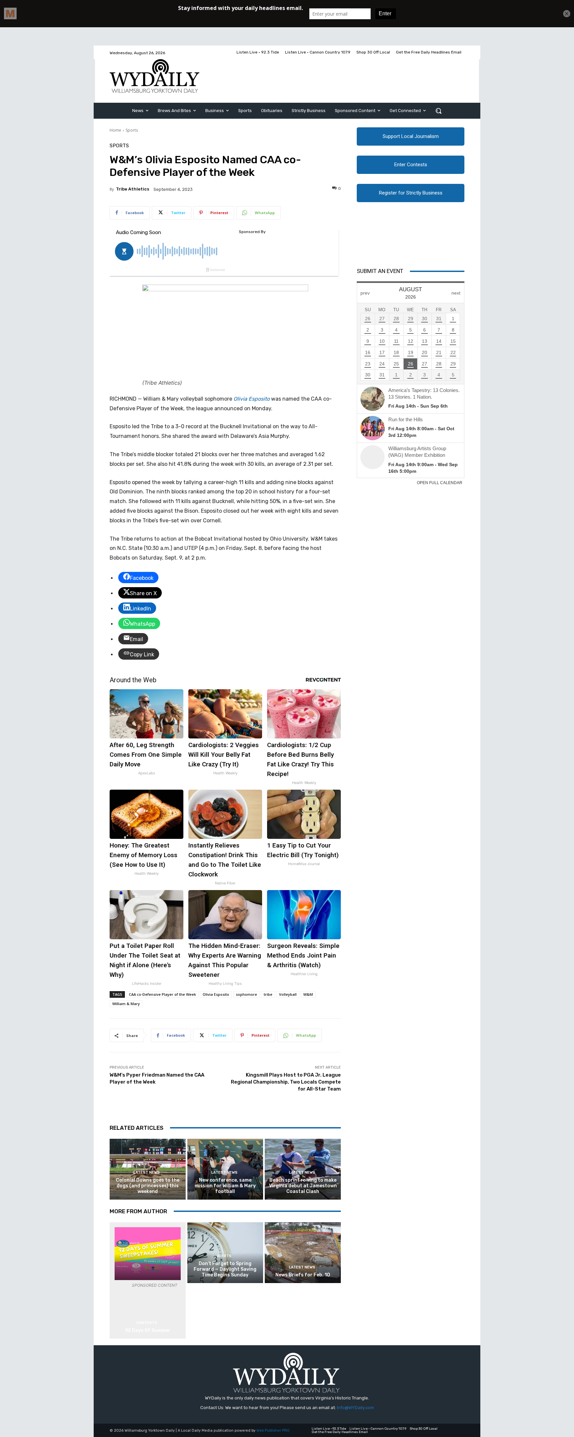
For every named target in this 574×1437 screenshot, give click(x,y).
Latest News (147, 1172)
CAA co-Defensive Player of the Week (162, 994)
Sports (132, 130)
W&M (308, 994)
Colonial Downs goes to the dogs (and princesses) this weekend (147, 1185)
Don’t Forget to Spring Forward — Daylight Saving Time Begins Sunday (225, 1269)
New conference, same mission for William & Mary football (225, 1185)
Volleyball (288, 994)
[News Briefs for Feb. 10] (303, 1252)
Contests (146, 1323)
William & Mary (126, 1003)
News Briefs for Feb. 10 (302, 1275)
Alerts (224, 1256)
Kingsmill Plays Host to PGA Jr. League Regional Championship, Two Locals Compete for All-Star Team (286, 1082)
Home (115, 130)
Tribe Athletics (132, 189)
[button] (438, 111)
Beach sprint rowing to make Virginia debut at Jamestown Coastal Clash (303, 1185)
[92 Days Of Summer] (148, 1253)
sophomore (246, 994)
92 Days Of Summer (147, 1330)
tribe (268, 994)
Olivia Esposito (252, 399)
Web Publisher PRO (273, 1430)
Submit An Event (380, 271)
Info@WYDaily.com (355, 1407)
